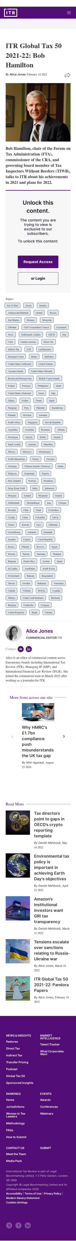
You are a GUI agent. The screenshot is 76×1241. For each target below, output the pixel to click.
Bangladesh (47, 575)
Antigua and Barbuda (18, 312)
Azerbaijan (30, 568)
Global (39, 312)
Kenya (11, 546)
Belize (34, 356)
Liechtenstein (45, 349)
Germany (12, 466)
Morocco (27, 451)
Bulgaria (12, 605)
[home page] (10, 13)
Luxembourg (14, 532)
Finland (25, 546)
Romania (45, 429)
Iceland (27, 495)
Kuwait (25, 524)
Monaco (31, 320)
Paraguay (12, 407)
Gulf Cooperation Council (36, 327)
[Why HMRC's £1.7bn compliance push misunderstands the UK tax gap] (38, 712)
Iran (64, 334)
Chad (38, 510)
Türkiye (11, 597)
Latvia (55, 517)
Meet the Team (16, 1154)
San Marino (13, 320)
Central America (28, 341)
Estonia (11, 553)
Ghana (11, 400)
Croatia (11, 517)
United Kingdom (16, 612)
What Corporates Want (52, 1053)
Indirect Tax (13, 349)
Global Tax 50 (15, 1076)
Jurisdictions (15, 1106)
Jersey (29, 305)
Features (12, 1041)
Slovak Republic (53, 422)
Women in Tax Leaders (15, 1115)
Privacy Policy (52, 1193)
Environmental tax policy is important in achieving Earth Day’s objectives (51, 867)
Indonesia (49, 488)
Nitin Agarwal (35, 762)
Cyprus (26, 539)
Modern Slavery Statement (23, 1198)
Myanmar (43, 495)
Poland (11, 385)
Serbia (43, 437)
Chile (25, 510)
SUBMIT (45, 1148)
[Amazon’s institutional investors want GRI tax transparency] (18, 908)
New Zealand (14, 480)
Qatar (58, 385)
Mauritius (48, 444)
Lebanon (32, 532)
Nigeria (45, 473)
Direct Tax (49, 341)
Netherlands (13, 502)
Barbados (49, 356)
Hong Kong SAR (16, 488)
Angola (28, 437)
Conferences (49, 1106)
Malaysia (12, 473)
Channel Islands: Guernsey (37, 466)
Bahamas (41, 583)
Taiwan (11, 583)
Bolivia (41, 590)
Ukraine (48, 612)
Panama (11, 415)
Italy (53, 393)
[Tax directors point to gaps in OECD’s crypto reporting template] (18, 822)
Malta (60, 466)
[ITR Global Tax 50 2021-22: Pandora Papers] (18, 988)
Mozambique (33, 502)
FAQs (9, 1130)
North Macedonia (16, 458)
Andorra (32, 444)
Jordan (25, 400)
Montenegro (45, 451)
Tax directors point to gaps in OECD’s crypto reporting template (49, 824)
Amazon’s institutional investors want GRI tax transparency (48, 910)
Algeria (56, 437)
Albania (61, 429)
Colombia (40, 517)
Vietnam (26, 590)
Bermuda (55, 597)
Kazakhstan (57, 407)
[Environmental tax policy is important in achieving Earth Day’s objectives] (18, 865)
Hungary (12, 495)
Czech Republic (45, 539)
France (11, 524)
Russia (53, 312)
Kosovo (40, 546)
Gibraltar (12, 327)
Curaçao (62, 502)
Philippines (43, 385)
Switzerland (13, 575)
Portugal (26, 385)
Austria (45, 561)
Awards (45, 1099)
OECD (51, 334)
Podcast (11, 1069)
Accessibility (14, 1193)
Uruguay (45, 605)
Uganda (56, 590)
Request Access (38, 262)
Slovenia (27, 415)
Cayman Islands (15, 371)
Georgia (50, 458)
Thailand (57, 553)
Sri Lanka (12, 568)
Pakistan (40, 407)
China (25, 517)
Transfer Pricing (17, 1062)
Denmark (48, 532)
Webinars (46, 1113)
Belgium (12, 561)
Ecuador (12, 539)
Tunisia (25, 553)
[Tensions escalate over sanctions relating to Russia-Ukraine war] (18, 951)
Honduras (48, 480)
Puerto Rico (29, 561)
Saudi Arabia (14, 444)
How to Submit (16, 1137)
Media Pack (14, 1161)
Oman (39, 400)
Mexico (11, 451)
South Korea (49, 568)
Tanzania (41, 553)
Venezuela (58, 583)
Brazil (34, 612)
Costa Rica (53, 510)
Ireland (58, 495)
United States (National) (19, 393)
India (34, 488)
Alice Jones (39, 631)
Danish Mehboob (49, 842)
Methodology (15, 1123)
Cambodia (28, 605)
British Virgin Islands (49, 378)
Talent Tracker (50, 1044)
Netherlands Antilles (31, 334)
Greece (35, 458)
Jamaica (43, 305)
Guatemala (29, 473)
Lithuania (53, 524)
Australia (29, 429)
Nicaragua (13, 437)
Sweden (26, 583)
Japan (52, 400)
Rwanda (12, 510)
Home (10, 1099)
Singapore (32, 422)
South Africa (14, 422)
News (11, 334)
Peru (26, 407)
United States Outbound (19, 363)
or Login (38, 278)
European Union (16, 356)
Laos (38, 524)
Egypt (54, 546)
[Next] (63, 737)
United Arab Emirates (33, 597)
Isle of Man (12, 305)
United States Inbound (41, 371)
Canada (11, 590)
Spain (59, 561)
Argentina (12, 429)
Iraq (49, 502)
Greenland (61, 327)
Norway (32, 480)
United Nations (46, 363)
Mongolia (46, 320)
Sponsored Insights (19, 1082)
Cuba (10, 341)
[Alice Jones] (16, 633)
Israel (41, 393)
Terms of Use (33, 1193)
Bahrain (30, 575)
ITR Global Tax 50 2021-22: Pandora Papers (51, 985)
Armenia (43, 415)
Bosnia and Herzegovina (19, 378)
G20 (29, 349)
